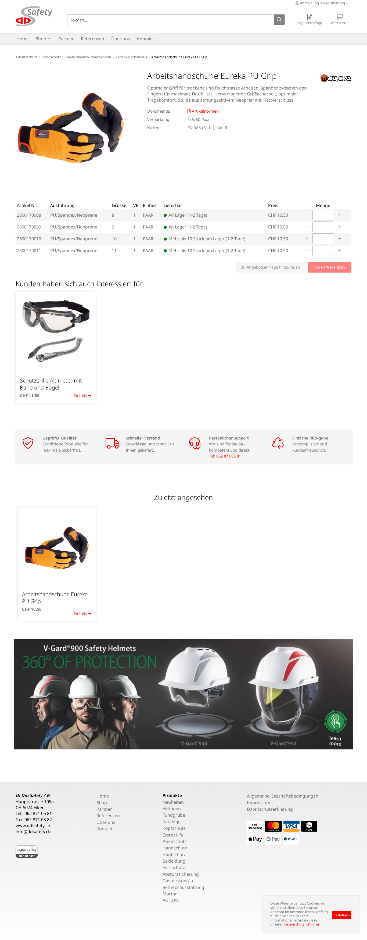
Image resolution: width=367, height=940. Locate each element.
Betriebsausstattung (183, 887)
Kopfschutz (174, 828)
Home (22, 39)
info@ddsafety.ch (33, 832)
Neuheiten (173, 802)
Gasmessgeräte (179, 881)
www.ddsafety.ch (33, 825)
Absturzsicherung (181, 874)
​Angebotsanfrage (310, 22)
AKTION (170, 900)
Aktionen (172, 809)
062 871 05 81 (228, 456)
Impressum (258, 803)
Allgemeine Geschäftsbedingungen (282, 796)
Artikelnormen (205, 111)
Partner (66, 39)
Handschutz (51, 57)
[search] (279, 20)
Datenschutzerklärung (270, 809)
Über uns (120, 39)
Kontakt (145, 39)
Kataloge (172, 822)
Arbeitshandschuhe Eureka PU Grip (179, 57)
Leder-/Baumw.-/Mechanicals (88, 57)
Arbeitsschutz (26, 57)
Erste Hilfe (173, 835)
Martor (170, 894)
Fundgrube (174, 815)
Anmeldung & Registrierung (322, 3)
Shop (41, 39)
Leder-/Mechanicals (131, 57)
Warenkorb (339, 22)
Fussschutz (174, 867)
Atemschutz (175, 841)
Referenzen (92, 39)
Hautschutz (174, 854)
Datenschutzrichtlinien (302, 924)
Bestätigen (341, 915)
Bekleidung (174, 861)
